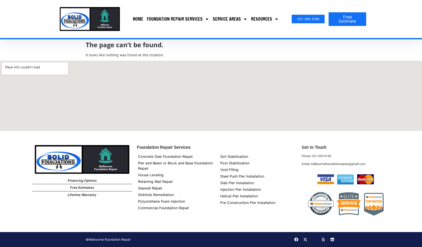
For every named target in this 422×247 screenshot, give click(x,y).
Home (138, 19)
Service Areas (227, 19)
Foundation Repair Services (175, 19)
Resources (261, 19)
